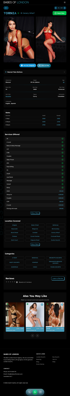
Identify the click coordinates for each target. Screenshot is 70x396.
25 (63, 82)
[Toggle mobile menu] (64, 2)
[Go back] (6, 8)
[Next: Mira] (64, 8)
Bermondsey (55, 229)
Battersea (55, 225)
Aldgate (14, 225)
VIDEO (35, 267)
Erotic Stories (40, 364)
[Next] (63, 39)
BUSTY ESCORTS (14, 262)
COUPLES (35, 262)
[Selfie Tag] (62, 304)
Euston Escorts (55, 240)
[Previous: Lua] (55, 8)
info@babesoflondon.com (15, 374)
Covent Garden (35, 236)
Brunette (8, 96)
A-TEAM (14, 258)
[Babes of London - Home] (17, 2)
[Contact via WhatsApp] (35, 392)
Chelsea (14, 236)
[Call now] (29, 392)
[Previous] (6, 39)
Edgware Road (35, 240)
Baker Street (35, 225)
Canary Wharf (28, 13)
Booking (38, 359)
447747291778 (12, 371)
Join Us (54, 359)
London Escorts (40, 357)
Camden (35, 232)
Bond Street (14, 232)
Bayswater (14, 229)
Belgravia (35, 229)
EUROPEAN (14, 267)
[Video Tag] (42, 304)
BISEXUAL (35, 258)
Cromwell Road (55, 236)
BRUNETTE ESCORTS (55, 258)
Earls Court (14, 240)
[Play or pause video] (19, 39)
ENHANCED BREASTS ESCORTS (55, 262)
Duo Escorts (55, 357)
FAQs (53, 362)
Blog (37, 362)
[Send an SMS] (40, 392)
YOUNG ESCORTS (55, 267)
